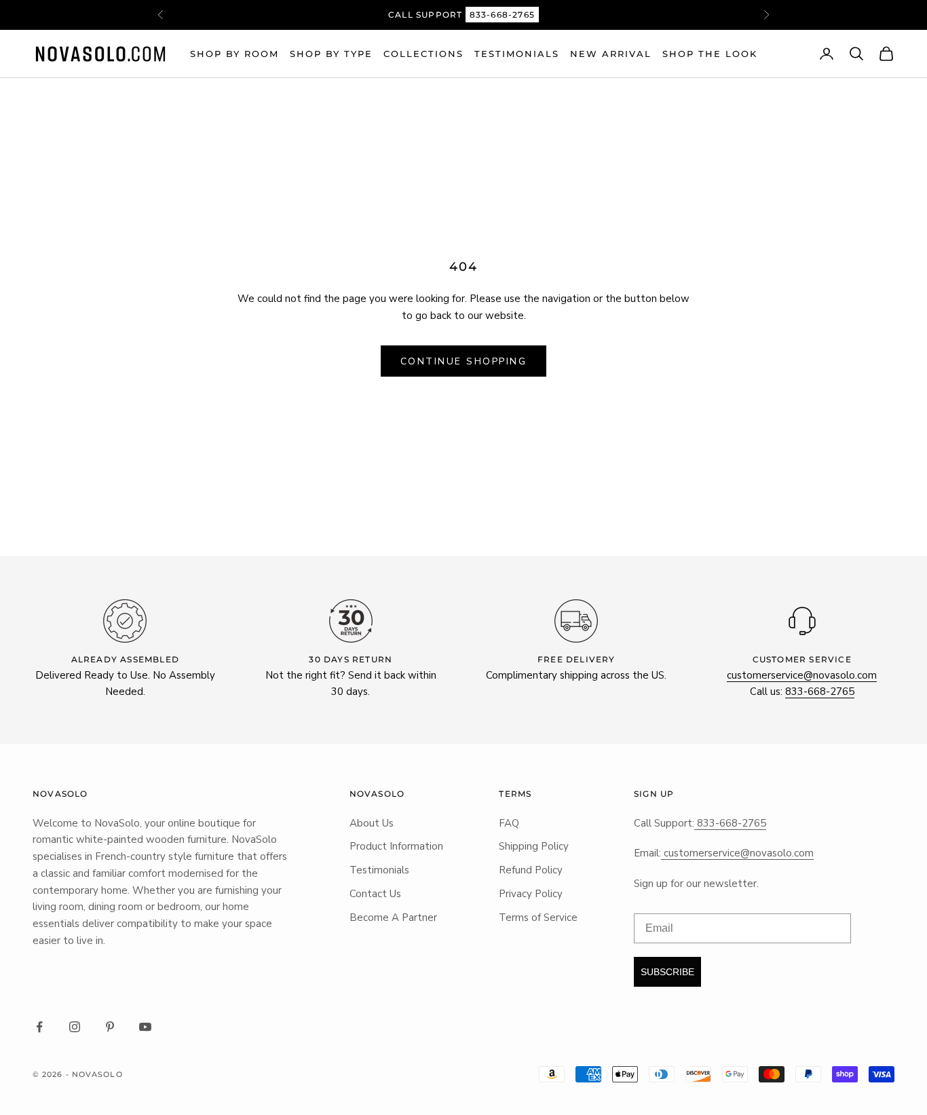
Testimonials (516, 53)
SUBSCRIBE (667, 971)
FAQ (509, 823)
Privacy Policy (531, 894)
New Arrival (610, 53)
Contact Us (375, 894)
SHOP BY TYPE (331, 53)
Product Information (396, 846)
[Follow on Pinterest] (110, 1027)
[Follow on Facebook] (39, 1027)
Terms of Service (538, 917)
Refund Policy (531, 870)
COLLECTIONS (423, 53)
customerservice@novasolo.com (802, 675)
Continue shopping (463, 361)
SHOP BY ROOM (234, 53)
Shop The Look (709, 53)
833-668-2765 (502, 15)
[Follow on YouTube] (145, 1027)
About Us (371, 823)
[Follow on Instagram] (74, 1027)
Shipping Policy (534, 846)
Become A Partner (393, 917)
